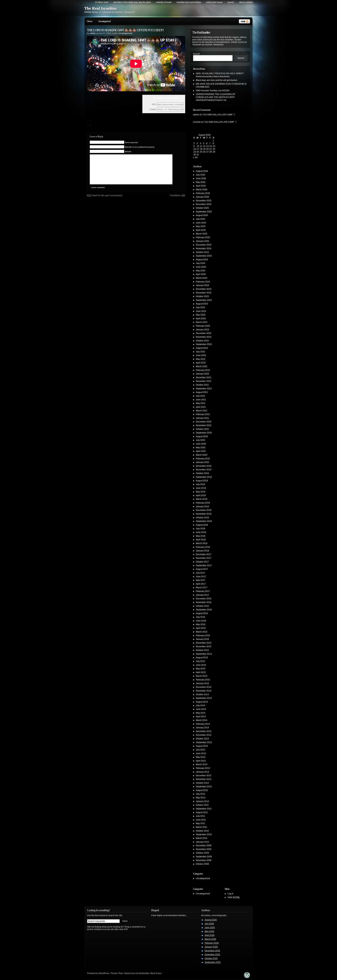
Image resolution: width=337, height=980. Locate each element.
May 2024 (200, 270)
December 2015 (203, 643)
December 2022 (203, 333)
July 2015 (200, 661)
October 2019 (202, 473)
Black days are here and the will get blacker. (217, 80)
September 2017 (204, 565)
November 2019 (203, 469)
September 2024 (204, 256)
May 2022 (200, 359)
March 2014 (201, 720)
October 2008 (202, 864)
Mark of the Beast (214, 2)
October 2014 (202, 694)
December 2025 (203, 200)
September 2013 (204, 742)
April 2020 (201, 451)
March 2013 (201, 764)
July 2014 (200, 705)
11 (201, 146)
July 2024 (200, 263)
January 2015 (202, 683)
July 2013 (200, 750)
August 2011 (202, 812)
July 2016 (200, 617)
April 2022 (201, 363)
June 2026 (201, 178)
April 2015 (201, 672)
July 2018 (200, 528)
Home (89, 21)
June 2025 (201, 222)
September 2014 (204, 698)
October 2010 (202, 831)
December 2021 (203, 377)
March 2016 (201, 632)
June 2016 (201, 621)
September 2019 (204, 477)
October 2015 (202, 650)
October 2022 (202, 340)
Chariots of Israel (163, 2)
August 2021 (202, 392)
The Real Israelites (100, 8)
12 (204, 146)
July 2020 (200, 440)
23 (194, 152)
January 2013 (202, 772)
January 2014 (202, 727)
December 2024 (203, 245)
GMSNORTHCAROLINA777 (166, 98)
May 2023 (200, 315)
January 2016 (202, 639)
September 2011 (204, 808)
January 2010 (202, 842)
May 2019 (200, 492)
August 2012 (202, 790)
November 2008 (203, 860)
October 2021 (202, 385)
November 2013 (203, 735)
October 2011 (202, 805)
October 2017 (202, 562)
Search (196, 54)
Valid (233, 897)
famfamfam (144, 973)
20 (207, 149)
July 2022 (200, 351)
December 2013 (203, 731)
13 (207, 146)
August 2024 (202, 259)
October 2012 (202, 783)
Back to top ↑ (157, 973)
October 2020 (202, 429)
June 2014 (201, 709)
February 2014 (203, 724)
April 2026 (201, 186)
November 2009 (203, 849)
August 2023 (202, 304)
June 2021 (201, 399)
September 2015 (204, 654)
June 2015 (201, 665)
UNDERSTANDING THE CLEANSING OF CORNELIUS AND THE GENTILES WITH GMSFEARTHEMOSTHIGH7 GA (215, 97)
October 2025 (202, 208)
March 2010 (201, 838)
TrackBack (177, 195)
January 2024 (202, 285)
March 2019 (201, 499)
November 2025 (203, 204)
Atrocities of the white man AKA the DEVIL (132, 2)
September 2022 (204, 344)
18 (201, 149)
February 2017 (203, 591)
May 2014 (200, 713)
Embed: (153, 109)
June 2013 (201, 753)
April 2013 (201, 761)
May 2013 (200, 757)
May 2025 (200, 226)
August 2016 (202, 613)
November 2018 (203, 514)
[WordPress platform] (247, 977)
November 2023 (203, 293)
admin (93, 33)
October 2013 (202, 738)
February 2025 (203, 237)
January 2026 (202, 197)
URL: (154, 104)
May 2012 (200, 797)
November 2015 (203, 646)
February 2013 (203, 768)
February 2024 (203, 281)
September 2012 (204, 786)
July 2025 (200, 219)
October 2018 (202, 517)
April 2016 (201, 628)
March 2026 (201, 189)
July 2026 (200, 175)
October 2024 (202, 252)
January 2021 (202, 418)
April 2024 (201, 274)
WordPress (104, 973)
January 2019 (202, 506)
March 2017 (201, 587)
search (230, 2)
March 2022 (201, 366)
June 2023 (201, 311)
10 (198, 146)
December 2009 (203, 845)
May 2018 (200, 536)
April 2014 (201, 716)
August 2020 (202, 436)
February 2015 (203, 679)
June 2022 (201, 355)
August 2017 (202, 569)
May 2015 (200, 668)
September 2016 (204, 609)
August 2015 (202, 657)
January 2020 (202, 462)
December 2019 (203, 466)
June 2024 (201, 267)
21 (210, 149)
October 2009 (202, 853)
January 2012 (202, 801)
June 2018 (201, 532)
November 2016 (203, 602)
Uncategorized (104, 21)
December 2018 (203, 510)
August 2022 (202, 348)
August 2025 (202, 215)
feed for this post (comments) (104, 195)
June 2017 (201, 576)
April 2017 (201, 584)
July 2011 (200, 816)
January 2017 (202, 595)
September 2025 (204, 211)
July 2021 (200, 396)
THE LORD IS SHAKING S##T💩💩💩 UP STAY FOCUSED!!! (125, 30)
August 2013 (202, 746)
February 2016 (203, 635)
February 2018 (203, 547)
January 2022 (202, 374)
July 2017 (200, 573)
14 (210, 146)
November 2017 (203, 558)
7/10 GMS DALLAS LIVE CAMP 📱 (219, 114)
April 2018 (201, 539)
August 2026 (202, 171)
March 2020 (201, 455)
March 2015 (201, 676)
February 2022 (203, 370)
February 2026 (203, 193)
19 (204, 149)
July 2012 (200, 794)
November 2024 (203, 248)
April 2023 (201, 318)
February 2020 (203, 458)
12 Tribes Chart (101, 2)
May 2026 (200, 182)
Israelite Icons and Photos (189, 2)
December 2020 (203, 422)
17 (198, 149)
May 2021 (200, 403)
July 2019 (200, 484)
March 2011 (201, 827)
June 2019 (201, 488)
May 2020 (200, 447)
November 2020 (203, 425)
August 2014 (202, 702)
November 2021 (203, 381)
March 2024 (201, 278)
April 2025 (201, 230)
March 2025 (201, 234)
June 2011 (201, 820)
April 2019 (201, 495)
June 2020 (201, 444)
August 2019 (202, 480)
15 (214, 146)
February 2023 (203, 326)
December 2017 (203, 554)
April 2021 (201, 407)
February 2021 (203, 414)
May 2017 (200, 580)
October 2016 (202, 606)
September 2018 (204, 521)
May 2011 (200, 823)
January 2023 (202, 329)
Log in (230, 893)
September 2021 (204, 388)
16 (194, 149)
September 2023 (204, 300)
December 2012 (203, 775)
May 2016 (200, 624)
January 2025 (202, 241)
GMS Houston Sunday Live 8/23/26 (212, 90)
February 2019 (203, 503)
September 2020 (204, 433)
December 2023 (203, 289)
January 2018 (202, 550)
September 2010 (204, 834)
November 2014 (203, 691)
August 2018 (202, 525)
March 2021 (201, 410)
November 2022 (203, 337)
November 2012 (203, 779)
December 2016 (203, 598)
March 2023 (201, 322)
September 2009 (204, 856)
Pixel (120, 973)
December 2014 (203, 687)
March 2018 (201, 543)
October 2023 (202, 296)
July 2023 (200, 307)
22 (214, 149)
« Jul (195, 157)
